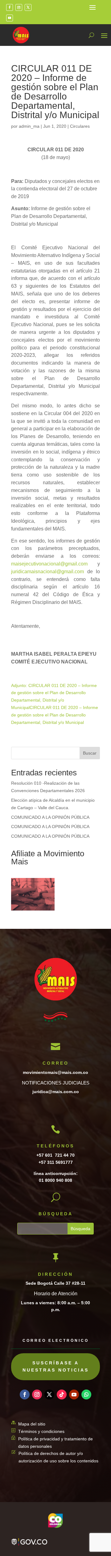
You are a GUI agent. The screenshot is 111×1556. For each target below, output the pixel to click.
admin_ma (29, 126)
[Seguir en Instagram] (18, 7)
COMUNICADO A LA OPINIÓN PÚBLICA (50, 817)
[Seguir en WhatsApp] (86, 1394)
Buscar (90, 753)
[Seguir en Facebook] (9, 7)
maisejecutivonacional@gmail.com (49, 563)
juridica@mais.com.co (55, 1091)
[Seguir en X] (28, 7)
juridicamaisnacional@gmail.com (47, 571)
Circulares (80, 126)
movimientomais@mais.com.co (55, 1072)
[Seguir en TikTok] (62, 1394)
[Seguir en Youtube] (9, 18)
